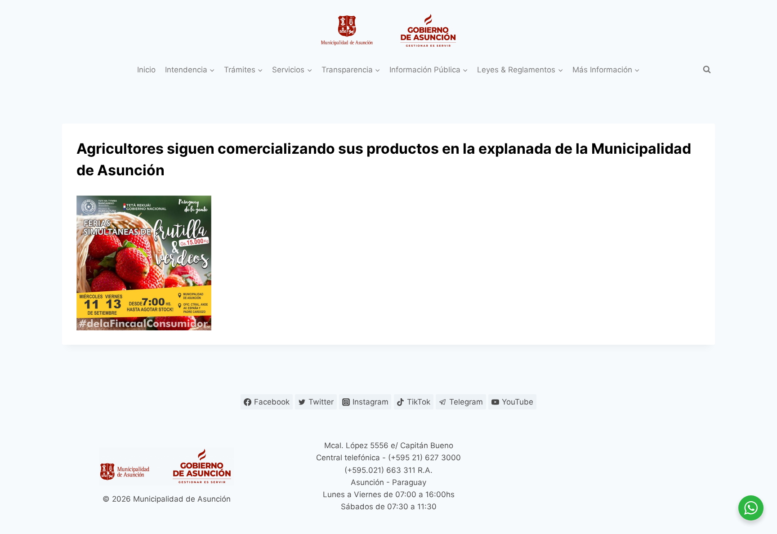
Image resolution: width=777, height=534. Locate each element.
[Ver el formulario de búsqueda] (707, 70)
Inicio (146, 69)
